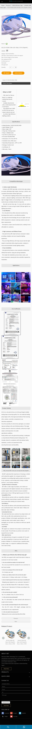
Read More (6, 668)
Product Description (7, 83)
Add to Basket (18, 73)
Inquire (7, 73)
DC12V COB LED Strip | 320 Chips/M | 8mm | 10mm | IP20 (10, 642)
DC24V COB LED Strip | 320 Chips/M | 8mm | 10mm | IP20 (22, 642)
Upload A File (6, 702)
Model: (4, 80)
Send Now (6, 705)
